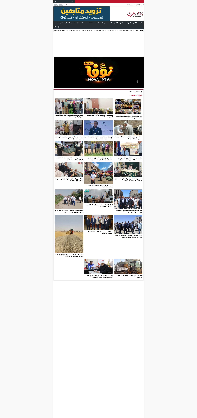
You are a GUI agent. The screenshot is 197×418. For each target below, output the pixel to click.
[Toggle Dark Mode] (58, 26)
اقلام (121, 22)
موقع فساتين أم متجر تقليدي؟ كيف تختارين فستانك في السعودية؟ (108, 30)
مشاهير (135, 22)
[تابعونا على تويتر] (57, 5)
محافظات (90, 22)
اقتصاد (97, 22)
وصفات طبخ (68, 22)
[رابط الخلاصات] (59, 5)
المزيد (61, 22)
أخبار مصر (128, 22)
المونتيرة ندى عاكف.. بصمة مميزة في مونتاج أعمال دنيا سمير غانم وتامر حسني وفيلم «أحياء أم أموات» (65, 30)
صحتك (83, 22)
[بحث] (55, 1)
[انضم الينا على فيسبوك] (54, 5)
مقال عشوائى (55, 27)
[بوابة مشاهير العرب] (127, 14)
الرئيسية (141, 22)
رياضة (103, 22)
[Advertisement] (98, 44)
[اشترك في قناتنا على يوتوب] (62, 5)
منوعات (76, 22)
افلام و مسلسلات (113, 22)
